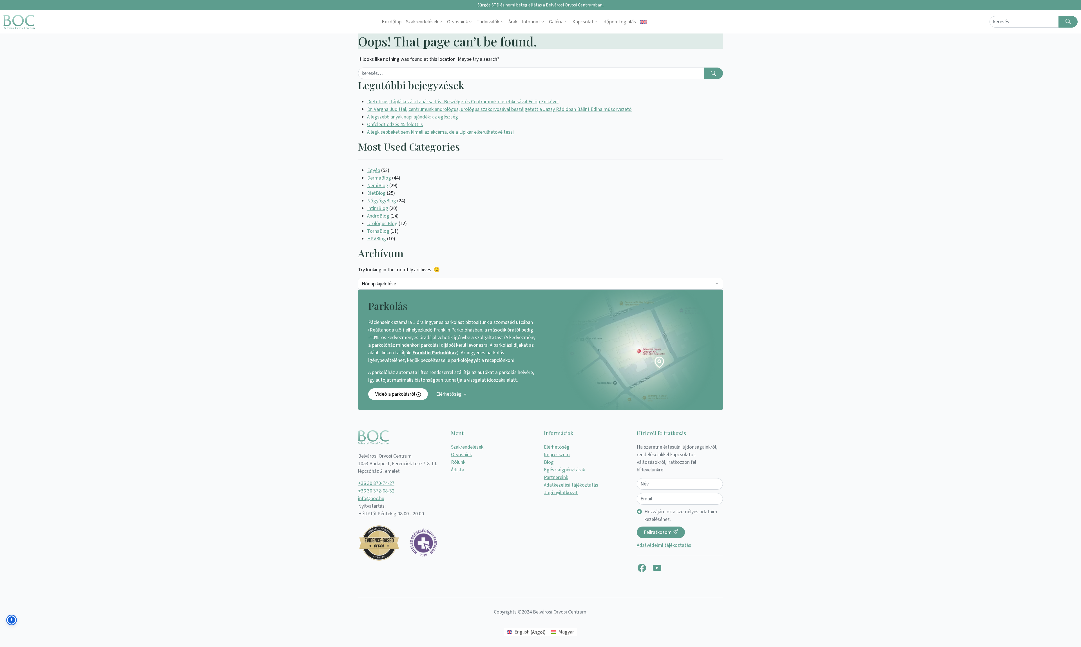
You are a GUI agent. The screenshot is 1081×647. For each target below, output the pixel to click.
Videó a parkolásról (395, 394)
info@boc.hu (371, 498)
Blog (549, 462)
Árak (512, 21)
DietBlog (376, 193)
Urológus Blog (382, 223)
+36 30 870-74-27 (376, 483)
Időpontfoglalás (619, 21)
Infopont (531, 21)
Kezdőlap (391, 21)
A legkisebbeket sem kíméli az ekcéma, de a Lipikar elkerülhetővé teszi (440, 132)
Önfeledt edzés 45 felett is (395, 124)
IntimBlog (377, 208)
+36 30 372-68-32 (376, 490)
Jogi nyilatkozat (561, 492)
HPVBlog (376, 238)
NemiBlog (377, 185)
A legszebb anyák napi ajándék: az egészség (412, 116)
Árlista (457, 469)
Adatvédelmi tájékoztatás (664, 545)
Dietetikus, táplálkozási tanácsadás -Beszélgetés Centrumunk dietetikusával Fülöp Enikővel (463, 101)
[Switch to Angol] (643, 22)
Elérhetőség (449, 394)
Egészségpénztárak (564, 469)
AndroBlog (378, 216)
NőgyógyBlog (381, 200)
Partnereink (556, 477)
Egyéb (373, 170)
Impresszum (557, 454)
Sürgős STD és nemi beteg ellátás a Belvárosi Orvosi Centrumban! (540, 5)
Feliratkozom (658, 532)
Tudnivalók (488, 21)
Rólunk (458, 462)
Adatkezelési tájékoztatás (571, 485)
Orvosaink (457, 21)
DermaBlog (379, 178)
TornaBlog (378, 231)
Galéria (556, 21)
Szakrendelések (422, 21)
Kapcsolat (582, 21)
